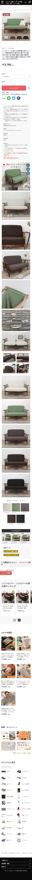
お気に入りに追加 (28, 88)
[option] (16, 27)
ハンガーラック (25, 796)
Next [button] (29, 26)
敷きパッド (9, 840)
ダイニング (9, 790)
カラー (4, 74)
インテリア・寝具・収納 (10, 551)
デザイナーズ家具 (26, 809)
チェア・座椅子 (25, 784)
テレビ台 (24, 777)
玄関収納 (9, 802)
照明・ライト (25, 815)
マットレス (9, 834)
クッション (24, 840)
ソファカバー (25, 771)
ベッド (8, 777)
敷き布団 (9, 827)
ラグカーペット (10, 809)
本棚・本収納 (10, 796)
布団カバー (24, 834)
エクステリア (10, 815)
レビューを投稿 (6, 573)
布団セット (9, 821)
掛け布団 (24, 821)
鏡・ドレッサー (25, 802)
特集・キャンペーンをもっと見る (22, 753)
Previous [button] (2, 26)
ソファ (8, 771)
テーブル (9, 784)
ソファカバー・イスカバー (11, 555)
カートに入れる (14, 88)
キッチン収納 (25, 790)
